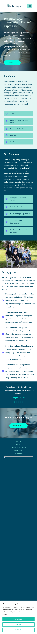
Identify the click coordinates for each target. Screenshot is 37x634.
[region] (18, 617)
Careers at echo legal (19, 454)
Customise (18, 624)
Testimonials (18, 457)
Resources (18, 460)
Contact (19, 451)
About (18, 448)
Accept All (18, 619)
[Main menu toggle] (29, 6)
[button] (18, 113)
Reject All (18, 630)
